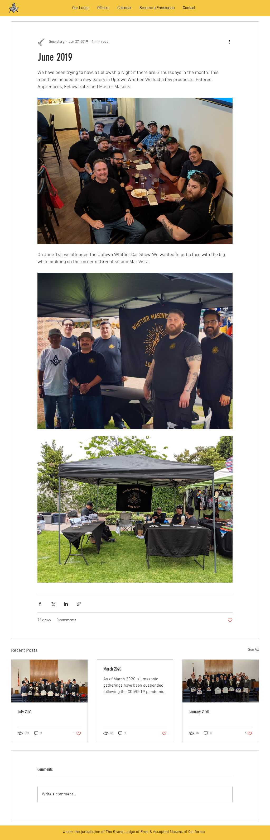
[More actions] (229, 42)
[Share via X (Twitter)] (52, 603)
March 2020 (112, 669)
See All (253, 650)
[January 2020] (220, 681)
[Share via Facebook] (39, 603)
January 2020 (199, 712)
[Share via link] (78, 603)
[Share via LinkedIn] (65, 603)
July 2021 (25, 712)
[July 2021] (49, 681)
